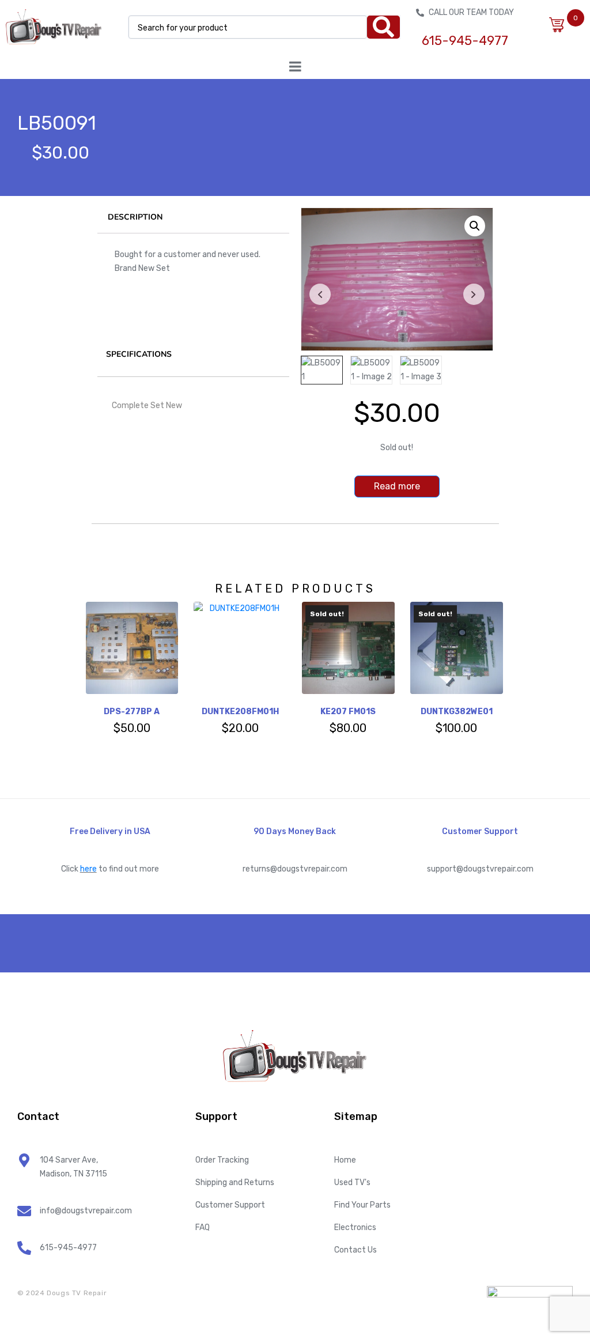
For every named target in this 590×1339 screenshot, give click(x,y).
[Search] (383, 27)
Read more (397, 486)
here (88, 869)
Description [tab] (135, 217)
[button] (474, 226)
